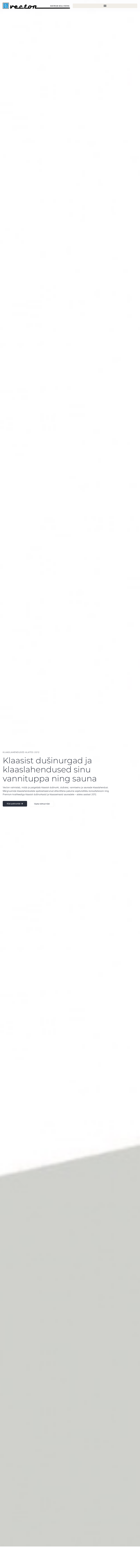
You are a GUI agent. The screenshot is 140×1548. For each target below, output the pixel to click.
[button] (105, 6)
